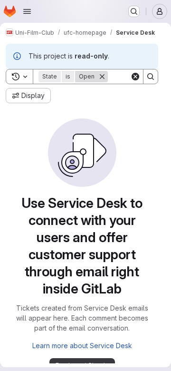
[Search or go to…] (134, 11)
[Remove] (102, 76)
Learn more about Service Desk (82, 346)
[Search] (150, 76)
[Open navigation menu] (27, 11)
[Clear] (135, 76)
